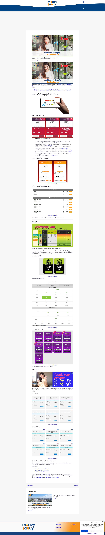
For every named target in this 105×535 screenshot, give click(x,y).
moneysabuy (59, 84)
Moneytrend (42, 8)
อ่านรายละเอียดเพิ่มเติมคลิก (52, 183)
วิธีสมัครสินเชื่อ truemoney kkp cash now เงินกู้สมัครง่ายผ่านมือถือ (47, 477)
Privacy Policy (94, 533)
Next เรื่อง (76, 485)
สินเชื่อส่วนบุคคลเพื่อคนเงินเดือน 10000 (42, 471)
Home (36, 8)
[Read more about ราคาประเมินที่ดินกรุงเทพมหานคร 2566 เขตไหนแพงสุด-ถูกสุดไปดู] (40, 499)
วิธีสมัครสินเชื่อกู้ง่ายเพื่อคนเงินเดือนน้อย (42, 470)
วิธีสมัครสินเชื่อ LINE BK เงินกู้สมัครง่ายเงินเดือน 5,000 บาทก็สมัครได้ (52, 90)
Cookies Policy (89, 533)
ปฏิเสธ (92, 531)
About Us (68, 8)
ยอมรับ (84, 531)
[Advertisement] (52, 18)
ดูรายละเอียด (100, 531)
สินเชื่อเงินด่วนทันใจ (46, 474)
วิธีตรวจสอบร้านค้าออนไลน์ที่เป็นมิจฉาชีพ (42, 469)
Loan (48, 8)
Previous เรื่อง (29, 485)
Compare (61, 8)
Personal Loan (54, 8)
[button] (102, 522)
